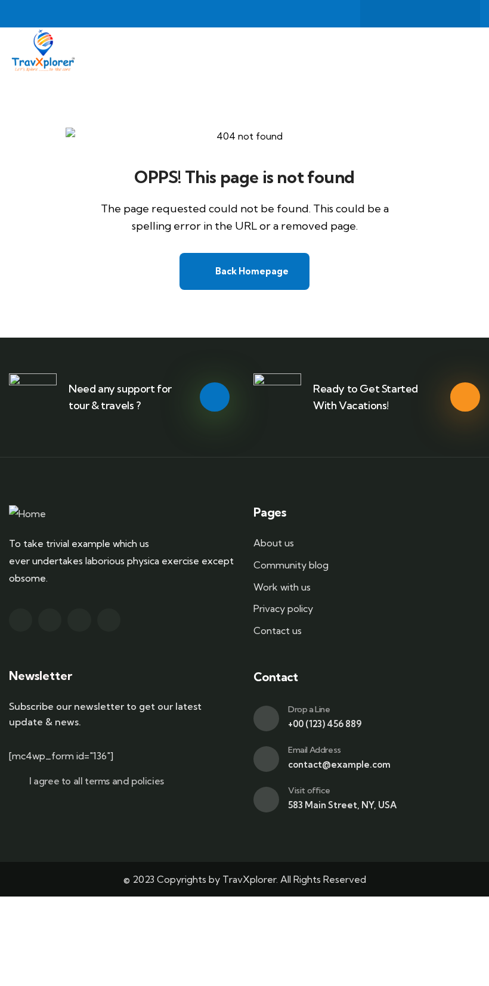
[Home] (42, 51)
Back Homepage (251, 271)
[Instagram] (432, 14)
